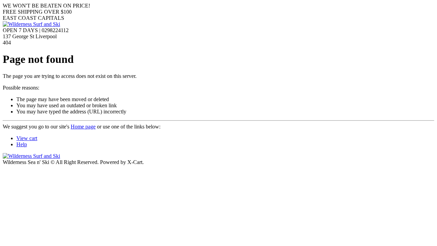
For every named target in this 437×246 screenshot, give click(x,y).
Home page (83, 126)
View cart (26, 138)
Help (21, 144)
